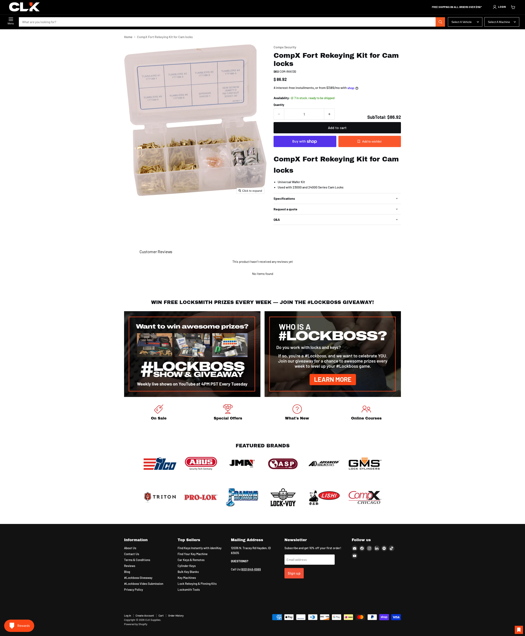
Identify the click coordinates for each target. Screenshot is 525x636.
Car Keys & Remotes (191, 560)
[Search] (440, 22)
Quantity (279, 105)
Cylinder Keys (187, 566)
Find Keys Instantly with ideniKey (199, 548)
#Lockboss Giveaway (138, 577)
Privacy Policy (133, 589)
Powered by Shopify (135, 624)
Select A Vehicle (461, 22)
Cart (161, 615)
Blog (127, 572)
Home (128, 37)
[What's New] (297, 413)
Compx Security (285, 47)
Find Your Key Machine (193, 554)
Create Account (145, 615)
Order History (176, 615)
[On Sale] (158, 413)
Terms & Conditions (137, 560)
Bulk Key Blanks (188, 572)
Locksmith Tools (189, 589)
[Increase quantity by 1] (329, 114)
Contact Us (131, 554)
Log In (127, 615)
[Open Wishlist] (519, 630)
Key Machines (187, 577)
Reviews (129, 566)
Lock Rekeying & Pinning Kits (197, 583)
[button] (499, 7)
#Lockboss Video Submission (143, 583)
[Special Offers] (228, 413)
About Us (130, 548)
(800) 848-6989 (251, 569)
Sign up (294, 573)
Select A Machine (499, 22)
